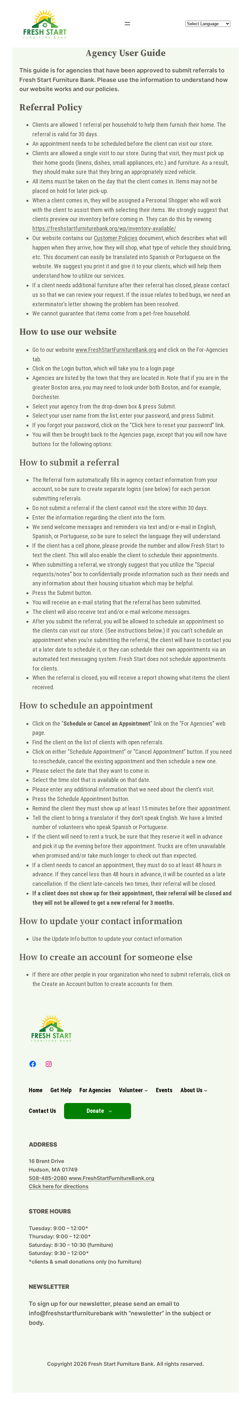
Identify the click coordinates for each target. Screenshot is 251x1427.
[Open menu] (127, 24)
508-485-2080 (48, 1178)
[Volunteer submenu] (146, 1090)
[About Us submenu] (206, 1090)
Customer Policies (116, 238)
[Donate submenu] (110, 1111)
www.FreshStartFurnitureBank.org (115, 349)
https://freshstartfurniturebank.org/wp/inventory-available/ (104, 228)
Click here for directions (59, 1186)
